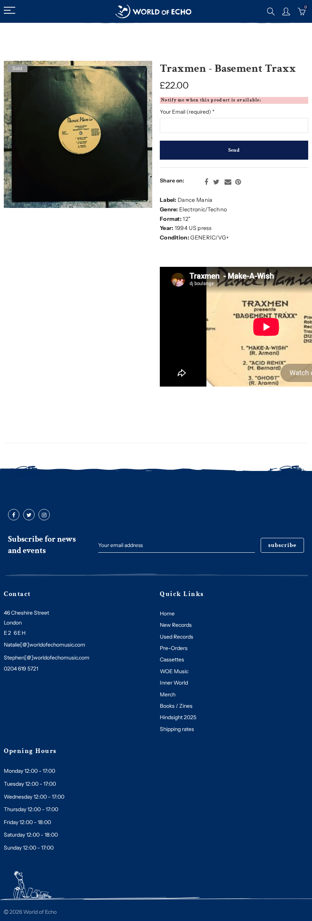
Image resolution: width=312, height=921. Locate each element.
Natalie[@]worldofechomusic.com (44, 644)
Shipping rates (177, 729)
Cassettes (172, 659)
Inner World (174, 682)
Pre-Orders (174, 648)
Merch (167, 694)
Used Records (176, 636)
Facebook (206, 182)
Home (167, 613)
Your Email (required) (187, 111)
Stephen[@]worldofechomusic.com (46, 657)
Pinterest (238, 182)
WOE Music (174, 671)
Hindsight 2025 (178, 717)
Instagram (44, 515)
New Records (176, 624)
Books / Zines (176, 705)
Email (227, 182)
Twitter (216, 182)
